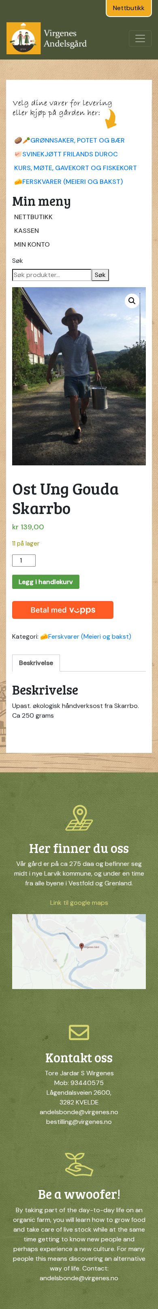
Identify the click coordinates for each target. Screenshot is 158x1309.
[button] (132, 301)
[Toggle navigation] (140, 38)
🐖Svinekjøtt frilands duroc (66, 154)
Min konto (32, 244)
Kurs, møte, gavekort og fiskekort (75, 168)
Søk (17, 260)
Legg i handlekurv (46, 582)
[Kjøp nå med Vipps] (62, 608)
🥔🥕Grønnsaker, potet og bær (69, 140)
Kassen (26, 230)
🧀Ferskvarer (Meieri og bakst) (68, 181)
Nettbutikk (129, 8)
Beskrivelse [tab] (36, 663)
